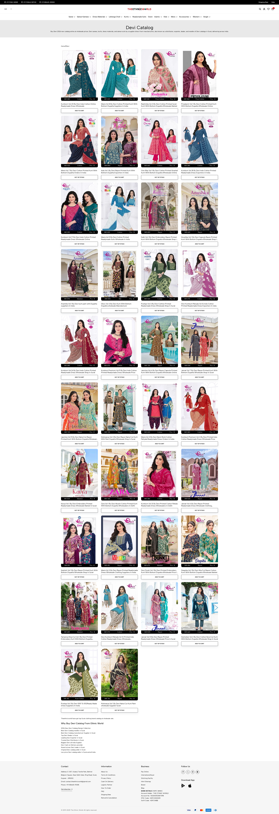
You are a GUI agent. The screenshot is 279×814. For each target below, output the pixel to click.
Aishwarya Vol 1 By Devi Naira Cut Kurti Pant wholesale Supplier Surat (118, 705)
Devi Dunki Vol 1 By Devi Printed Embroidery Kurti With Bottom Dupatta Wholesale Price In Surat (159, 571)
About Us (104, 772)
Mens (173, 17)
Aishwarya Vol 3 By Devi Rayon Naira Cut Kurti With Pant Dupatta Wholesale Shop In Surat (119, 438)
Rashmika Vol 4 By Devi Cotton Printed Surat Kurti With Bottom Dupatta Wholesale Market (159, 105)
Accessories (184, 17)
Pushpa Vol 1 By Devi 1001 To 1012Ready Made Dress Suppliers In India (79, 705)
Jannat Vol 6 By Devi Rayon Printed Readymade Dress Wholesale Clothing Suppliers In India (196, 505)
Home (63, 46)
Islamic (157, 17)
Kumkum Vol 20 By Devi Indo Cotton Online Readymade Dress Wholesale (78, 105)
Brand (143, 785)
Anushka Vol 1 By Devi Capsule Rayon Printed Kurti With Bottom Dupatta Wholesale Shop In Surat (199, 238)
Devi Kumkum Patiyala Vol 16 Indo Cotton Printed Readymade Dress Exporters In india (198, 305)
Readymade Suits (139, 17)
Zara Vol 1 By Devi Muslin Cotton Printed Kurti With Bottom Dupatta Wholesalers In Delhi (119, 505)
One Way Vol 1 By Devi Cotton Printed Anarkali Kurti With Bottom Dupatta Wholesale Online (159, 171)
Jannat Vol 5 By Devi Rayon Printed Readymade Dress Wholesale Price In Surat (158, 638)
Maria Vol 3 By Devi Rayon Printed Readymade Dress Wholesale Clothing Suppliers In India (119, 571)
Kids (165, 17)
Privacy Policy (106, 778)
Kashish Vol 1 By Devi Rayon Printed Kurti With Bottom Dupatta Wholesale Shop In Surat (79, 571)
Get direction (66, 789)
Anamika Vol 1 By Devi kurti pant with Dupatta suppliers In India (79, 305)
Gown (150, 17)
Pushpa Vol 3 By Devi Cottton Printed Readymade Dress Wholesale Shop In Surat (158, 305)
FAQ (102, 791)
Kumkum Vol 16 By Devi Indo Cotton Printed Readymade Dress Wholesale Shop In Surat (78, 371)
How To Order (106, 788)
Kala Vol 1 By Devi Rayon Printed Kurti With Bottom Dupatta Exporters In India (118, 171)
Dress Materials (99, 17)
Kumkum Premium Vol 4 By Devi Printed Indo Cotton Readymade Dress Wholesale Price (199, 438)
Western (196, 17)
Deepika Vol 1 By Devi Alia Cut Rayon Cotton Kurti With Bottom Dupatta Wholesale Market (199, 571)
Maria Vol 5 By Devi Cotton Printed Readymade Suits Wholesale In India (115, 238)
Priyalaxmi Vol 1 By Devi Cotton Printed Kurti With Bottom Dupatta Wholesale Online (198, 105)
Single (205, 17)
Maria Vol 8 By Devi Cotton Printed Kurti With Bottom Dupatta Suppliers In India (119, 105)
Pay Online (145, 772)
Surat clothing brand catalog (91, 718)
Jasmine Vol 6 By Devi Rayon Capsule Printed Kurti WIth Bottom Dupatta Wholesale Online (159, 371)
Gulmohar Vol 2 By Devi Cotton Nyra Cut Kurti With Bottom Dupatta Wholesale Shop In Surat (199, 638)
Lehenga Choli (114, 17)
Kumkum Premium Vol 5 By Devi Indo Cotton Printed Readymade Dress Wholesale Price (119, 371)
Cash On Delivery (107, 781)
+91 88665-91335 (72, 785)
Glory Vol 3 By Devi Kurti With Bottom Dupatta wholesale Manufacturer (116, 305)
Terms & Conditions (108, 775)
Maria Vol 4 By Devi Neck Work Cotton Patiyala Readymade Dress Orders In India (157, 438)
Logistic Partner (106, 785)
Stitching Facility (147, 778)
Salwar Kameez (83, 17)
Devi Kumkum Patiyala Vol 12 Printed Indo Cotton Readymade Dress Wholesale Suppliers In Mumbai (117, 638)
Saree (71, 17)
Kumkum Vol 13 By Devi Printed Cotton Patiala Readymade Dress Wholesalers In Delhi (159, 505)
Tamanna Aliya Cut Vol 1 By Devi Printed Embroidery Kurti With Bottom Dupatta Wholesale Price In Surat (76, 638)
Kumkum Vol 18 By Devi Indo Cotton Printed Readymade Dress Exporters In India (198, 171)
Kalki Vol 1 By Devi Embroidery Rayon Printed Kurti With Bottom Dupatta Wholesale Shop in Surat (159, 238)
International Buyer (147, 775)
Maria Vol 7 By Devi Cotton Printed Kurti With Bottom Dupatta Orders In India (79, 171)
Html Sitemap (146, 781)
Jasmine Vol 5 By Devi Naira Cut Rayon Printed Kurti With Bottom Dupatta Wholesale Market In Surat (79, 438)
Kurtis (126, 17)
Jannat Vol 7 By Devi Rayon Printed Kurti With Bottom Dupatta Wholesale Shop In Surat (199, 371)
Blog (142, 788)
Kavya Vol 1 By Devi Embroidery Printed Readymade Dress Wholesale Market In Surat (79, 505)
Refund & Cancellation (109, 798)
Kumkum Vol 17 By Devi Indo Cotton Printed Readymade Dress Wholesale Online (78, 238)
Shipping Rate (106, 795)
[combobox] (8, 9)
